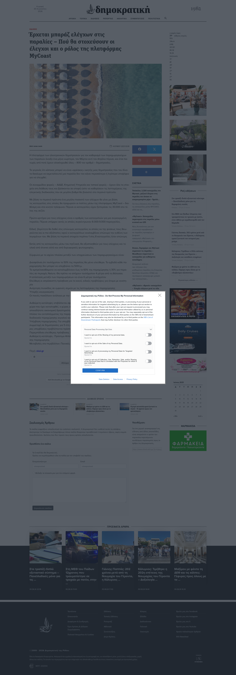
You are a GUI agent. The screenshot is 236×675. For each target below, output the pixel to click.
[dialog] (118, 337)
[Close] (160, 296)
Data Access (118, 379)
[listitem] (118, 329)
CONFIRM (100, 370)
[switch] (148, 335)
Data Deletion (104, 379)
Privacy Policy (132, 379)
